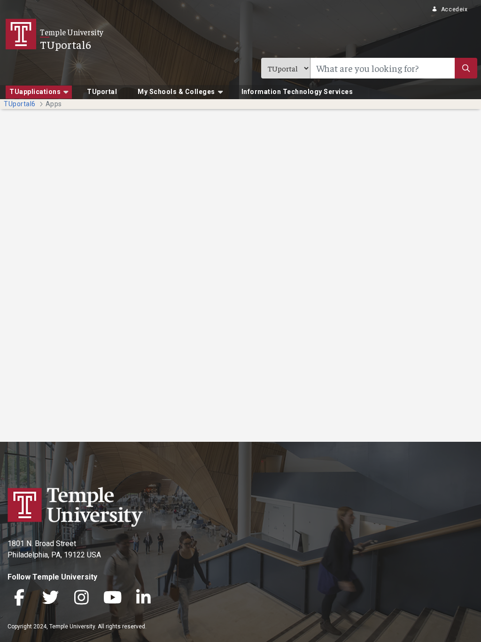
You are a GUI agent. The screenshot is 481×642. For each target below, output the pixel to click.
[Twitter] (50, 598)
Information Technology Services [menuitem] (297, 91)
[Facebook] (19, 598)
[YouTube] (112, 598)
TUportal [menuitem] (102, 91)
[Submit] (466, 68)
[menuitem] (39, 92)
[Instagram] (81, 598)
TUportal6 (65, 44)
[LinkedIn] (143, 598)
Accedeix (454, 9)
